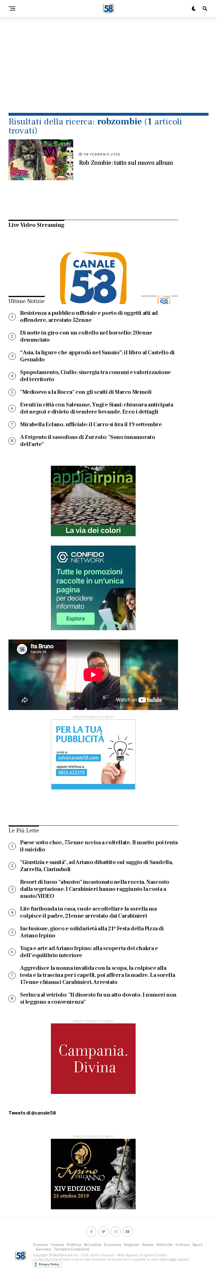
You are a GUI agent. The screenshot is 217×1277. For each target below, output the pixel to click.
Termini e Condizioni (71, 1249)
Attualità (92, 1245)
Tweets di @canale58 (32, 1113)
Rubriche (165, 1245)
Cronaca (40, 1245)
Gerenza (43, 1249)
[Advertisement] (108, 64)
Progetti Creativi (153, 1255)
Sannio (148, 1245)
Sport (197, 1245)
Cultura (182, 1245)
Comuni (57, 1245)
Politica (74, 1245)
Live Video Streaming (36, 225)
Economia (112, 1245)
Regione (131, 1245)
